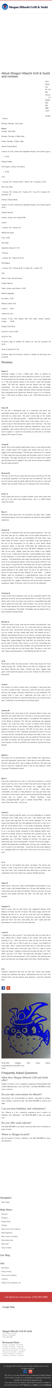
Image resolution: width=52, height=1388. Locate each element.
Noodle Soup (5, 1221)
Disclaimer (5, 1268)
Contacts (4, 1279)
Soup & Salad (6, 1248)
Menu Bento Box (7, 1240)
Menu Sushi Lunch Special (10, 1229)
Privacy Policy (6, 1271)
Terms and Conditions (9, 1275)
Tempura (4, 1218)
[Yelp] (31, 1373)
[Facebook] (25, 1373)
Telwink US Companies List (11, 1283)
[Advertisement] (26, 42)
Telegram (47, 1385)
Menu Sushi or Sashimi (9, 1236)
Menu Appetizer (6, 1233)
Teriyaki (4, 1225)
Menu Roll (4, 1244)
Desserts (4, 1214)
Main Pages (5, 1202)
